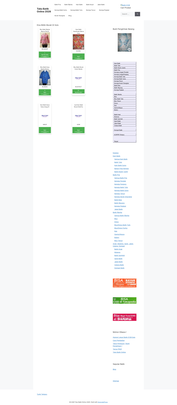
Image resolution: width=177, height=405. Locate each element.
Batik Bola (117, 85)
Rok (115, 105)
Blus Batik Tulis (118, 99)
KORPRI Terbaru (119, 134)
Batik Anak (117, 114)
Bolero (116, 110)
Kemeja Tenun (90, 10)
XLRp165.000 (78, 91)
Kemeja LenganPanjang (121, 74)
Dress (116, 103)
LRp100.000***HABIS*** (45, 54)
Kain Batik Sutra (120, 165)
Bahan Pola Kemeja (121, 169)
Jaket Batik (101, 4)
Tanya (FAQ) (117, 349)
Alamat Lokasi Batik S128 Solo (124, 337)
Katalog (115, 153)
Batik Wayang (118, 87)
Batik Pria (58, 4)
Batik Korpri (90, 4)
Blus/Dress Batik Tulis (122, 225)
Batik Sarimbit (118, 119)
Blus (115, 96)
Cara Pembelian (119, 340)
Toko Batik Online (119, 352)
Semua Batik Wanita (121, 216)
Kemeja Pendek (120, 181)
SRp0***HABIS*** (45, 92)
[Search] (137, 14)
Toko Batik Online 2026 (44, 10)
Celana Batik (118, 125)
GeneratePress (103, 402)
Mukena (116, 117)
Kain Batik (79, 4)
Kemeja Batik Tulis (76, 10)
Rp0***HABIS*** (78, 57)
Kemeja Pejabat (104, 10)
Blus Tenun (117, 101)
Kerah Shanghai (60, 15)
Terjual (116, 141)
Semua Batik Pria (120, 178)
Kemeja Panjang (120, 184)
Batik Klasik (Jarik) (119, 68)
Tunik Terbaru (42, 394)
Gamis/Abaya (118, 107)
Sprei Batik (117, 121)
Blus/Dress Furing (120, 228)
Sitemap (116, 381)
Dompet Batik (118, 130)
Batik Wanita (68, 4)
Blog (69, 15)
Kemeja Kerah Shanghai (121, 83)
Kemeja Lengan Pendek (121, 72)
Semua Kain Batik (120, 159)
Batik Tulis (117, 65)
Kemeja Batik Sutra (61, 10)
